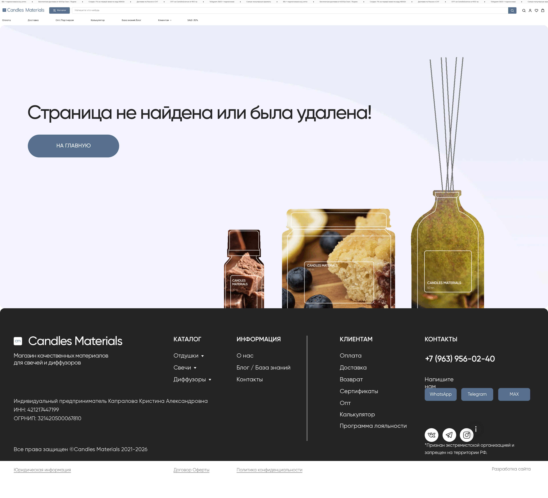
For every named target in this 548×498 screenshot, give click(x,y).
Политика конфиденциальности (269, 470)
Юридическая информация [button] (42, 470)
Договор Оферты (191, 470)
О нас (245, 356)
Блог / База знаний (264, 368)
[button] (524, 10)
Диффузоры (190, 380)
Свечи (182, 368)
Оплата (6, 20)
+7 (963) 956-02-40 (460, 359)
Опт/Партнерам (65, 20)
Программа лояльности (373, 426)
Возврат (351, 380)
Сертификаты (359, 391)
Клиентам (164, 20)
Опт (345, 403)
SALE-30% (193, 20)
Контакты (250, 380)
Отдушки (186, 356)
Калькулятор (98, 20)
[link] (530, 10)
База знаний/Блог (131, 20)
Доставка (33, 20)
